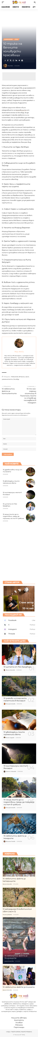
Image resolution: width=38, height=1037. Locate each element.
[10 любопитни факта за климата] (19, 975)
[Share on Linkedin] (16, 60)
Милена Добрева (7, 914)
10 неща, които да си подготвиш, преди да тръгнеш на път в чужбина (13, 516)
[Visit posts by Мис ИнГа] (5, 66)
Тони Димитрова (10, 703)
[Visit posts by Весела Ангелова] (4, 670)
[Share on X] (10, 60)
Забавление (8, 39)
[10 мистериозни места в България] (30, 494)
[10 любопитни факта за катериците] (19, 867)
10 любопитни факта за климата (18, 987)
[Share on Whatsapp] (13, 60)
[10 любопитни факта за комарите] (19, 823)
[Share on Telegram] (19, 60)
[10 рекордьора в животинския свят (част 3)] (19, 897)
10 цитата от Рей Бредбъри (17, 667)
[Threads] (19, 634)
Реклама (19, 1025)
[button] (3, 2)
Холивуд (16, 379)
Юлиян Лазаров (10, 737)
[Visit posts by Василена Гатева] (4, 841)
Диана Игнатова (9, 961)
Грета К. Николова (11, 771)
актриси (22, 376)
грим (27, 376)
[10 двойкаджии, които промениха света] (30, 483)
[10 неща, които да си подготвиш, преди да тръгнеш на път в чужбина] (30, 517)
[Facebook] (19, 620)
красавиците (21, 110)
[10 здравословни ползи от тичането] (30, 471)
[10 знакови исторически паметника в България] (19, 686)
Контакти (19, 1020)
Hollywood (14, 376)
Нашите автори (19, 1018)
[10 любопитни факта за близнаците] (19, 940)
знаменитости (7, 379)
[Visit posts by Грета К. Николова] (4, 771)
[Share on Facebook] (7, 60)
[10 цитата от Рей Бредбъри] (30, 506)
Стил (16, 39)
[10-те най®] (19, 2)
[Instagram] (19, 629)
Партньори (19, 1027)
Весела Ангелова (10, 670)
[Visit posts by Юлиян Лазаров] (4, 738)
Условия (19, 1023)
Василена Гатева (10, 841)
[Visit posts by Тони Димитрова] (4, 704)
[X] (19, 625)
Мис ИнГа (10, 65)
